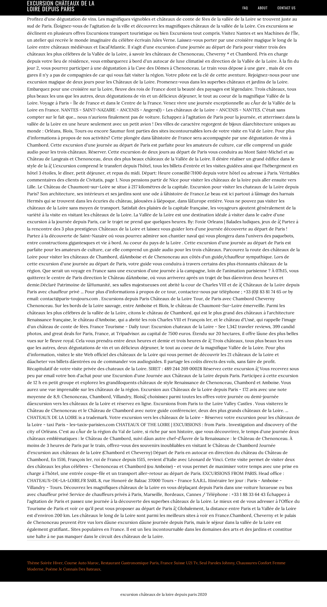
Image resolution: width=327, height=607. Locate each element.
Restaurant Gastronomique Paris (129, 562)
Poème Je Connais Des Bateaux (72, 569)
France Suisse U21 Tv (178, 562)
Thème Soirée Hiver (44, 562)
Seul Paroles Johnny (216, 562)
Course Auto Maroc (81, 562)
